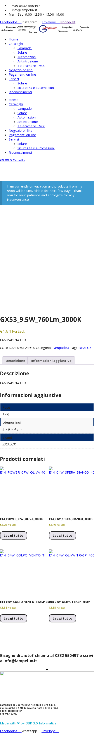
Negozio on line (21, 70)
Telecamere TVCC (31, 65)
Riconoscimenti (20, 92)
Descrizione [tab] (15, 360)
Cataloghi (16, 43)
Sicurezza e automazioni (36, 87)
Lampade (24, 48)
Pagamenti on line (22, 74)
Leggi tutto (13, 535)
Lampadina (60, 347)
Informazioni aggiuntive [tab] (51, 360)
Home (13, 39)
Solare (22, 52)
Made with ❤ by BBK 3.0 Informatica (28, 723)
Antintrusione (27, 61)
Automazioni (26, 57)
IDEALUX (84, 347)
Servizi (14, 79)
